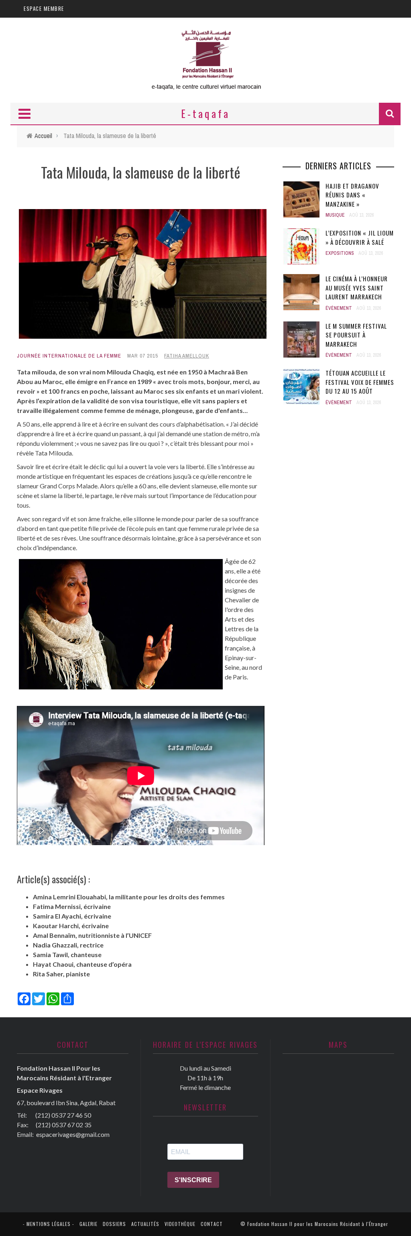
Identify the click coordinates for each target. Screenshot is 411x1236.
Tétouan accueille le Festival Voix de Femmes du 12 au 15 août (360, 381)
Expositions (340, 253)
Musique (335, 215)
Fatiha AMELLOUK (186, 355)
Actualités (145, 1223)
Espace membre (44, 8)
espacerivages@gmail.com (73, 1134)
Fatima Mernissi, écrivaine (72, 906)
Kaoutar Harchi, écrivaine (71, 925)
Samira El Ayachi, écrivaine (72, 916)
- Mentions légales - (48, 1223)
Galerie (88, 1223)
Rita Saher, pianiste (61, 974)
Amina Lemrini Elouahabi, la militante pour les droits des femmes (129, 897)
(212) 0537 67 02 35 (64, 1124)
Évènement (339, 308)
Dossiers (114, 1223)
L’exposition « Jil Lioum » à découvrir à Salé (360, 237)
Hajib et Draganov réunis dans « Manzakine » (352, 194)
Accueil (43, 135)
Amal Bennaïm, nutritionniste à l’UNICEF (92, 935)
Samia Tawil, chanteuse (67, 954)
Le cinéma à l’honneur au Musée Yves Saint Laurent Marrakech (357, 287)
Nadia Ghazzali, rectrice (68, 945)
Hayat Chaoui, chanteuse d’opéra (82, 964)
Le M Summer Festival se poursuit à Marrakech (356, 334)
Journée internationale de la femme (69, 355)
